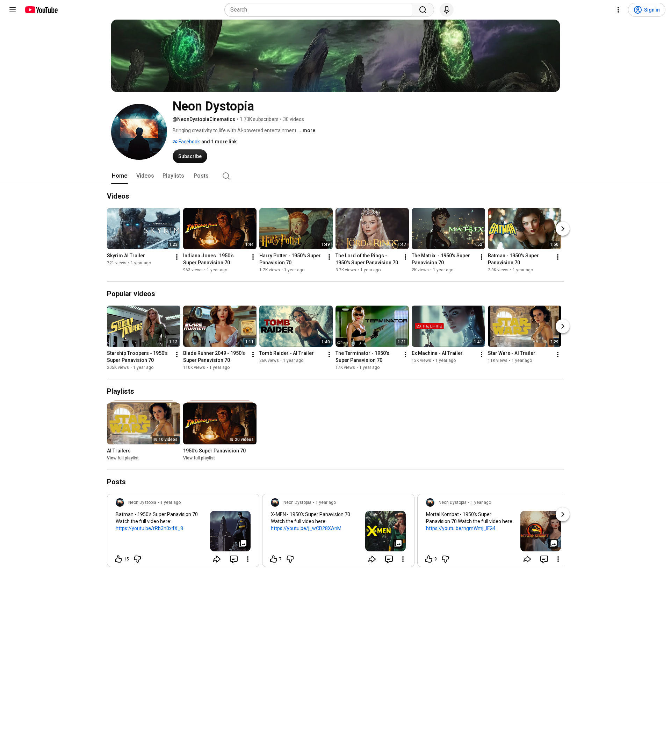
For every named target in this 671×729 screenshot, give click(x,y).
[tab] (119, 175)
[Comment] (234, 559)
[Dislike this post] (137, 559)
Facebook (189, 141)
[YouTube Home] (41, 10)
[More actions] (177, 257)
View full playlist (123, 458)
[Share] (217, 559)
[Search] (423, 10)
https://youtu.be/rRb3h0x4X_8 (149, 528)
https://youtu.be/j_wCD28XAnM (306, 528)
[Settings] (618, 10)
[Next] (563, 229)
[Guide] (12, 10)
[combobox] (320, 10)
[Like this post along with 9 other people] (428, 559)
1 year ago (170, 502)
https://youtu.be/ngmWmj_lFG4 (461, 528)
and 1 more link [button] (219, 141)
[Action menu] (248, 559)
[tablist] (335, 175)
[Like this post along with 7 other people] (273, 559)
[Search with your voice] (447, 10)
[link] (183, 532)
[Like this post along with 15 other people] (118, 559)
